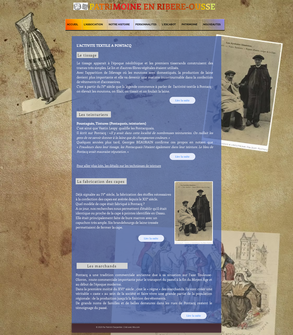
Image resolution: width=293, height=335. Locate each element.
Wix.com (136, 327)
